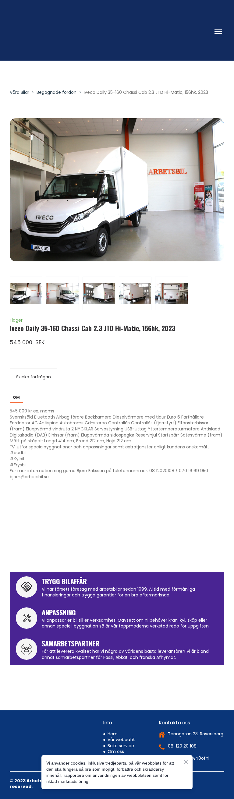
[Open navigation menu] (218, 31)
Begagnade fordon (56, 92)
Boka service (121, 746)
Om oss (116, 751)
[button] (33, 377)
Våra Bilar (19, 92)
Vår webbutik (121, 740)
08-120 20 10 (181, 746)
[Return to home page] (111, 31)
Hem (113, 734)
